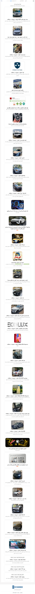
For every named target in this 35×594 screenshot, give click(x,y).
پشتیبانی (21, 592)
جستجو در (12, 0)
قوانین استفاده (14, 592)
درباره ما (18, 592)
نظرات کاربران (21, 0)
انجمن (26, 0)
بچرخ (33, 0)
